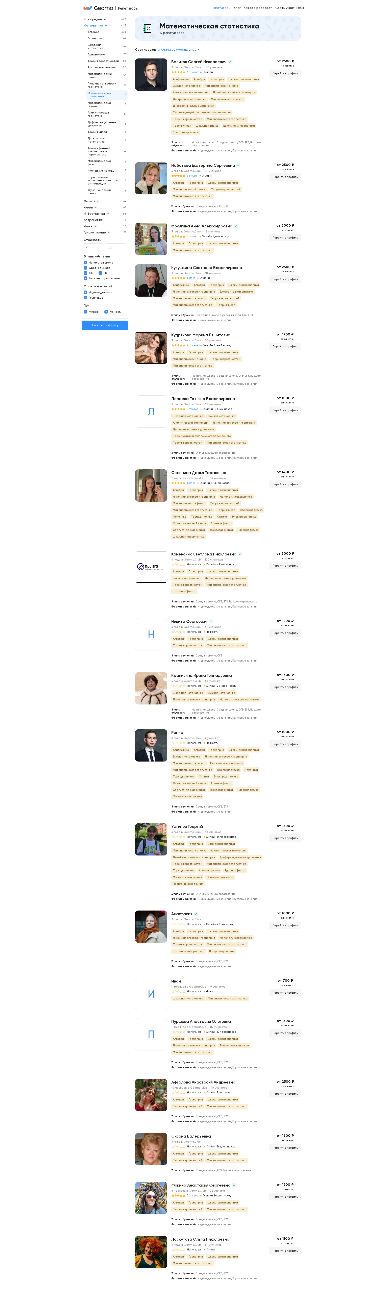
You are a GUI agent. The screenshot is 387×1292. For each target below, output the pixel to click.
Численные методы (101, 170)
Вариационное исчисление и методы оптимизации (103, 180)
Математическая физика (99, 162)
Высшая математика (102, 67)
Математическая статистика (99, 95)
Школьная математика (96, 46)
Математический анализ (100, 75)
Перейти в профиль (285, 73)
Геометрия (95, 38)
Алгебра (94, 31)
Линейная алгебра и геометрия (102, 85)
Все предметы (95, 19)
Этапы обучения (97, 256)
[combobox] (178, 49)
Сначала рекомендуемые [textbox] (177, 49)
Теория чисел (97, 131)
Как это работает (258, 8)
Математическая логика (99, 104)
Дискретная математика (96, 140)
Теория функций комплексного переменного (99, 151)
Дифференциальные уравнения (102, 124)
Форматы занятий (98, 286)
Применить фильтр (105, 325)
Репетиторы (221, 8)
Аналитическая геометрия (98, 114)
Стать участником (289, 8)
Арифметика (96, 54)
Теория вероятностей (103, 61)
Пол (86, 305)
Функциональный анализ (99, 191)
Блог (237, 8)
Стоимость (92, 240)
